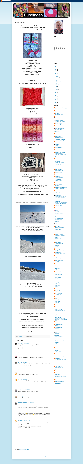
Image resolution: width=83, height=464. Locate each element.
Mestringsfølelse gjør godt (59, 170)
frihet (56, 379)
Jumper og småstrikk (58, 142)
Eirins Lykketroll (58, 317)
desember (57, 74)
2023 (56, 69)
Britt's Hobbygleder (58, 293)
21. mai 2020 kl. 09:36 (26, 420)
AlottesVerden (57, 176)
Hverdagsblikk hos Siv (59, 282)
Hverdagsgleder (58, 242)
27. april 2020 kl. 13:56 (23, 362)
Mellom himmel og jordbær (59, 128)
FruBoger (56, 237)
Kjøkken (56, 193)
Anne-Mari (57, 144)
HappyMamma (57, 339)
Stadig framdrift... (57, 333)
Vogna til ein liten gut (58, 351)
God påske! (57, 84)
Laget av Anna (57, 374)
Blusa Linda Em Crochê (58, 180)
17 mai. (56, 222)
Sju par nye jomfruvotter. (58, 219)
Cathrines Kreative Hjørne (22, 402)
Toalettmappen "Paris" (58, 294)
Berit (18, 362)
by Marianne (57, 131)
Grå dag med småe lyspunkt (59, 148)
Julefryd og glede (58, 383)
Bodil (18, 372)
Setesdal (56, 286)
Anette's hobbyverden (59, 304)
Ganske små (57, 299)
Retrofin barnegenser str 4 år (59, 137)
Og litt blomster (57, 291)
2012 (56, 101)
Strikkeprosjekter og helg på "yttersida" (60, 224)
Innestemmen (57, 215)
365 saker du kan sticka (59, 234)
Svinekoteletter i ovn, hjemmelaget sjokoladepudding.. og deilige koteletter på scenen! (61, 319)
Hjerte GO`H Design (58, 156)
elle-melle (56, 255)
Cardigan (56, 134)
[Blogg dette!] (28, 336)
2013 (56, 99)
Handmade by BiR (58, 195)
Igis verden (57, 369)
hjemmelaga (57, 342)
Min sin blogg (57, 363)
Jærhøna (56, 350)
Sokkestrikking (57, 185)
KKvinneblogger (20, 396)
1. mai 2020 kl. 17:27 (27, 396)
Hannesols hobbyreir (58, 271)
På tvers (56, 343)
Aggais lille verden (58, 355)
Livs (55, 306)
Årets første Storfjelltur (58, 258)
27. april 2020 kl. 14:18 (23, 372)
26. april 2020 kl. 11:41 (23, 355)
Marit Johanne (20, 389)
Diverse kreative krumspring (59, 114)
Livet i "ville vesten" (58, 169)
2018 (56, 92)
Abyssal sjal (56, 315)
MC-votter (56, 278)
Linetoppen (57, 221)
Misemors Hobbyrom (58, 296)
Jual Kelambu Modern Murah (59, 243)
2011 (56, 102)
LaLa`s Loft (57, 361)
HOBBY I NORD (57, 301)
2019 (56, 91)
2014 (56, 98)
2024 (56, 67)
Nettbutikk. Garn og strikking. (59, 124)
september (57, 77)
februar (57, 87)
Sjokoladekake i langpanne (59, 177)
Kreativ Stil (57, 288)
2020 (56, 73)
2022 (56, 70)
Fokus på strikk (57, 249)
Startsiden (32, 447)
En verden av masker (58, 345)
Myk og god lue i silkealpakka (59, 188)
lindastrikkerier (57, 263)
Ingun (19, 355)
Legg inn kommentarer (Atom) (24, 449)
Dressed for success (58, 266)
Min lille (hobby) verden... (59, 298)
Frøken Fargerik (57, 226)
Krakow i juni (57, 211)
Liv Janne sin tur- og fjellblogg (60, 152)
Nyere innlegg (17, 447)
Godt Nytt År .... (57, 206)
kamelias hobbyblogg (58, 123)
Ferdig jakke (57, 328)
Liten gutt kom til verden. (58, 214)
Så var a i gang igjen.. (58, 216)
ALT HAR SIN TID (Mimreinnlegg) (60, 121)
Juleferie (56, 132)
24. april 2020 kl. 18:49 (25, 343)
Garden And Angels (58, 205)
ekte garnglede (57, 265)
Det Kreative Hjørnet (58, 192)
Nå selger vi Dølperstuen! (58, 275)
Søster (56, 165)
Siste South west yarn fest (59, 111)
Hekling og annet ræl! (58, 327)
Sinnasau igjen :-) (57, 230)
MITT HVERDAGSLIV (58, 274)
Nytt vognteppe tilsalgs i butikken (60, 356)
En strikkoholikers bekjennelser (60, 376)
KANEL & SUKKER (58, 366)
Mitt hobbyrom (57, 201)
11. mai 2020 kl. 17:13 (24, 412)
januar (57, 89)
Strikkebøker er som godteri (59, 307)
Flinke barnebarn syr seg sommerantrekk (61, 118)
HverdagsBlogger (58, 164)
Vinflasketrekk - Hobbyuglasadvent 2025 (61, 126)
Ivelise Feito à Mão (58, 179)
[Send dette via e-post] (27, 336)
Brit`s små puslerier (58, 147)
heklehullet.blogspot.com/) (59, 381)
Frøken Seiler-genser (58, 159)
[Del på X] (29, 336)
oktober (57, 76)
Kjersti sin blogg (58, 229)
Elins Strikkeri (57, 268)
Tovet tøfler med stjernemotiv (59, 336)
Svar (18, 352)
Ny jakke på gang (57, 283)
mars (56, 86)
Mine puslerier (57, 358)
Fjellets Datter (57, 332)
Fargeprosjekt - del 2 (58, 238)
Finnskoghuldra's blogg (59, 260)
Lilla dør (56, 117)
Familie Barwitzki (58, 116)
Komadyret (57, 110)
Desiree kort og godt (58, 257)
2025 (56, 66)
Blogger (45, 456)
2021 (56, 72)
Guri (18, 379)
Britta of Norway (58, 353)
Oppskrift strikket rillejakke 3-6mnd (60, 310)
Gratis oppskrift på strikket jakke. (60, 235)
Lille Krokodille (57, 161)
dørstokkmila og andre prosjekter (60, 253)
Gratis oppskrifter (58, 314)
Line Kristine (57, 113)
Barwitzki (19, 343)
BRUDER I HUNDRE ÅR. (59, 120)
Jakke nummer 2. (57, 302)
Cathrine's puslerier (58, 385)
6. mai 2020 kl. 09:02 (30, 402)
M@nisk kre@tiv (58, 290)
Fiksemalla (57, 245)
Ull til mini (56, 325)
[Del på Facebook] (30, 336)
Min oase (56, 280)
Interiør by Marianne (58, 347)
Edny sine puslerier (58, 184)
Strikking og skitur (58, 81)
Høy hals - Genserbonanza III (59, 227)
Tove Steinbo (20, 420)
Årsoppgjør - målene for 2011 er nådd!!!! (61, 359)
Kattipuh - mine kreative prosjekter (61, 187)
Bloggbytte (56, 348)
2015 (56, 96)
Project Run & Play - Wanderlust (59, 162)
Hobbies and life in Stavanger (60, 139)
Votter (56, 269)
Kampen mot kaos (58, 372)
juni (56, 79)
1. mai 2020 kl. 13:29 (26, 389)
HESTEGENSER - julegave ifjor (59, 140)
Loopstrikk (56, 145)
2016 (56, 95)
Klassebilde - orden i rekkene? (59, 250)
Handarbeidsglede (58, 133)
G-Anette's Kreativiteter (59, 324)
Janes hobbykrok (58, 277)
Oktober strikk (57, 208)
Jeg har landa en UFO (59, 83)
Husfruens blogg (58, 252)
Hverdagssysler (58, 141)
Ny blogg (56, 246)
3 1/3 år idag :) (57, 261)
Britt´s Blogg (57, 223)
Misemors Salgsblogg (58, 309)
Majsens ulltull (57, 285)
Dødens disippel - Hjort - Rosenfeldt (60, 167)
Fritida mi (56, 210)
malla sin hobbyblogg (58, 172)
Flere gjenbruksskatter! (58, 129)
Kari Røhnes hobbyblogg (59, 218)
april (56, 80)
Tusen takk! (56, 364)
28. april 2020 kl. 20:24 (23, 379)
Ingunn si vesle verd (58, 312)
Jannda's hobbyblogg (58, 386)
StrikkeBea (57, 335)
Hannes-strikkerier (58, 158)
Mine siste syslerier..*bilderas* (59, 340)
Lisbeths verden (58, 136)
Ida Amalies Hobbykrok (59, 213)
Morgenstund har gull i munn (59, 367)
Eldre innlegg (47, 447)
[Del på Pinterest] (31, 336)
